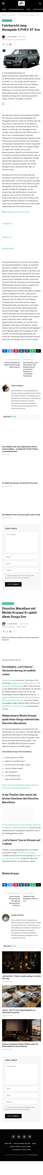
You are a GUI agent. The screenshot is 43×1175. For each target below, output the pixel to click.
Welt (29, 9)
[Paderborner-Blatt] (21, 3)
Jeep (12, 82)
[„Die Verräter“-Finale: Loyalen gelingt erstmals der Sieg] (21, 962)
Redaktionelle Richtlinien (20, 1146)
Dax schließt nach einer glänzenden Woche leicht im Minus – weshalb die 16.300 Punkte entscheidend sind (20, 449)
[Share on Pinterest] (10, 44)
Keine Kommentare (9, 39)
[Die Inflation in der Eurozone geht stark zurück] (21, 501)
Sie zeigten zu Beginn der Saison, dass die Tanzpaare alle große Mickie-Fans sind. (21, 697)
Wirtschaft (7, 20)
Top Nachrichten (16, 9)
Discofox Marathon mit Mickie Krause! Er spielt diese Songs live (12, 365)
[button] (21, 815)
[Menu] (3, 3)
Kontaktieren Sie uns (22, 1143)
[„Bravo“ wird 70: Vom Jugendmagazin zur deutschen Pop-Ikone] (21, 996)
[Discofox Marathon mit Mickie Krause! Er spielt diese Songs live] (21, 645)
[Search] (40, 3)
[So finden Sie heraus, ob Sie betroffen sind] (21, 469)
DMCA (34, 1143)
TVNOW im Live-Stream (26, 853)
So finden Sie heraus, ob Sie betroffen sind (19, 483)
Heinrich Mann (12, 36)
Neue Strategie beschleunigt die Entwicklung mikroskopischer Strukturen (14, 901)
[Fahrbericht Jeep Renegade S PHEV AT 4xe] (21, 58)
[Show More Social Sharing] (14, 44)
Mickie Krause (7, 680)
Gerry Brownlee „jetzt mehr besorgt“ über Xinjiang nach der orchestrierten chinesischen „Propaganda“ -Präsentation (30, 369)
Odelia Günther (13, 624)
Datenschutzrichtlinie (21, 1149)
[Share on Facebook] (3, 44)
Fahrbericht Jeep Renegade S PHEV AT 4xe (30, 899)
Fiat (38, 132)
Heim (4, 9)
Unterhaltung (8, 603)
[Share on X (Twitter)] (7, 44)
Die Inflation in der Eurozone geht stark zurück (21, 515)
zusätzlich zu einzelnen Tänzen (14, 706)
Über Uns (8, 1143)
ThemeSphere (33, 1155)
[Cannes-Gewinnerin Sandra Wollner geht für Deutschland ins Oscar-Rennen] (21, 1030)
